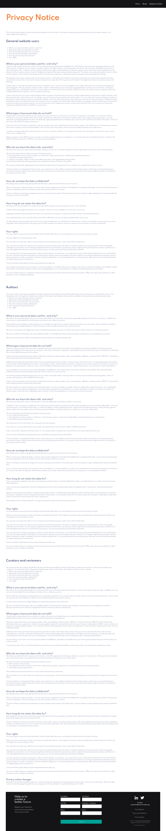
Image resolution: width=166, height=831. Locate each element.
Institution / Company (89, 803)
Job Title (63, 803)
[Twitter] (142, 797)
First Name (64, 796)
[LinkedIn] (136, 797)
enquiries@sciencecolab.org (16, 34)
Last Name (85, 796)
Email (84, 810)
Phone (63, 810)
